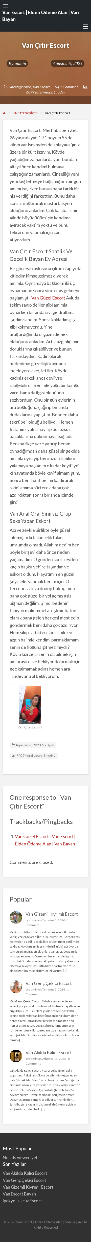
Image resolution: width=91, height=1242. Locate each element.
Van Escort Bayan (19, 1194)
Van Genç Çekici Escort (49, 983)
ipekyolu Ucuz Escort (22, 1200)
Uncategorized (19, 87)
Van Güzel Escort (48, 298)
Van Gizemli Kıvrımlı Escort (52, 914)
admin (20, 63)
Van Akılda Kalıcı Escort (48, 1052)
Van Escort (41, 87)
